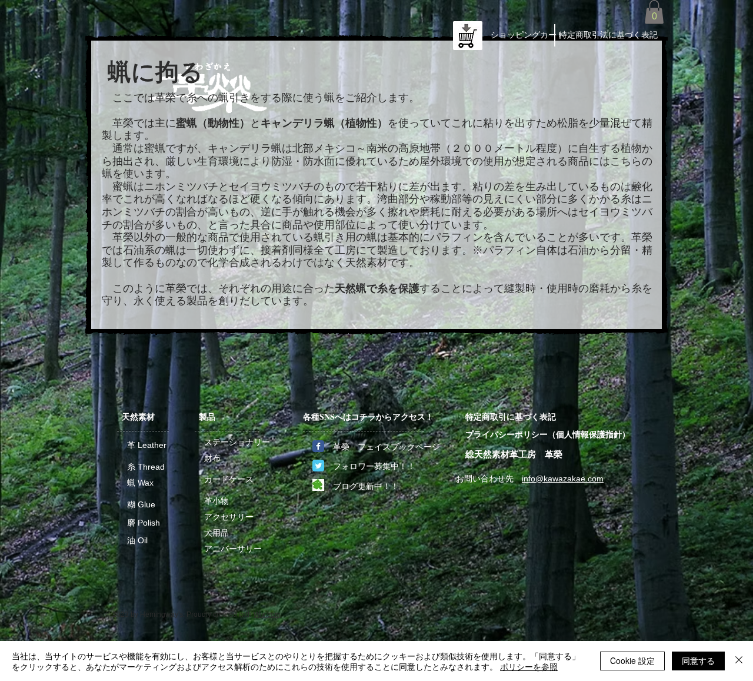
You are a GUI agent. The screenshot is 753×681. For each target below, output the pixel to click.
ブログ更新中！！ (366, 486)
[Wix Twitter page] (318, 465)
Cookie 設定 (632, 660)
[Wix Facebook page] (318, 446)
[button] (654, 12)
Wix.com (267, 614)
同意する (698, 660)
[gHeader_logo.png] (318, 485)
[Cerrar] (739, 661)
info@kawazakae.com (563, 478)
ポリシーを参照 (529, 666)
